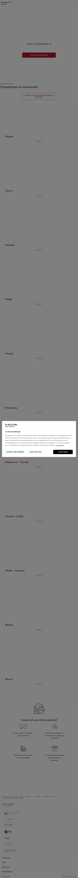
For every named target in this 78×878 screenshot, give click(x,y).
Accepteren (63, 452)
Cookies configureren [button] (15, 452)
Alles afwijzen (35, 452)
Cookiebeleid (59, 445)
